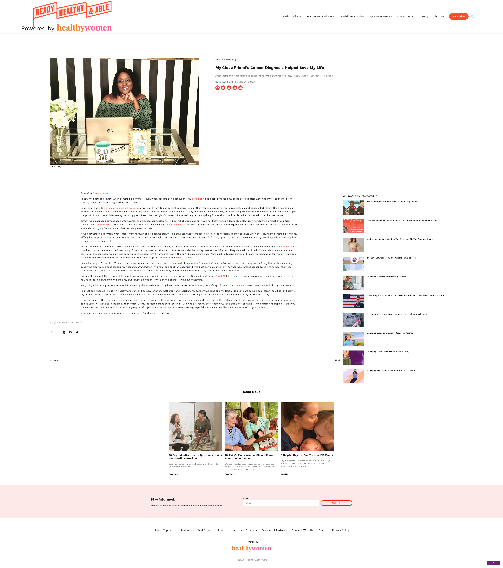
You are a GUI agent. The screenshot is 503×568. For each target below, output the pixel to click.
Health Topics (290, 16)
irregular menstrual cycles (121, 207)
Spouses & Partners (381, 16)
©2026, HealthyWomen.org (252, 559)
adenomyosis (284, 246)
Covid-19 (220, 276)
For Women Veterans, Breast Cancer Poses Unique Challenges (397, 314)
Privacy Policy (340, 530)
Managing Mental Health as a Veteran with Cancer (391, 370)
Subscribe (459, 16)
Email (246, 498)
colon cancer (173, 224)
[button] (226, 60)
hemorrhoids (104, 224)
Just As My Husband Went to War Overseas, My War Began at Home (400, 239)
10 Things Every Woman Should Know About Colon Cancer (249, 456)
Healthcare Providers (353, 16)
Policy (425, 16)
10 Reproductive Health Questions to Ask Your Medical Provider (195, 456)
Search (322, 530)
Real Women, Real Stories (321, 16)
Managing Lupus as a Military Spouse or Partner (390, 333)
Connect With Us (407, 16)
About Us (439, 16)
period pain (198, 198)
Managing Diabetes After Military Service (386, 277)
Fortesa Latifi (100, 193)
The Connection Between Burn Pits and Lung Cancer (392, 201)
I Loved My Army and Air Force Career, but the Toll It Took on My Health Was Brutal (407, 295)
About (221, 530)
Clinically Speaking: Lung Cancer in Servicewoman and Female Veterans (402, 220)
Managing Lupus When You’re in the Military (388, 351)
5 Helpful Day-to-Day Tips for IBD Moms (307, 455)
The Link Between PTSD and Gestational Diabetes (391, 258)
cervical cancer (184, 257)
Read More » (174, 474)
